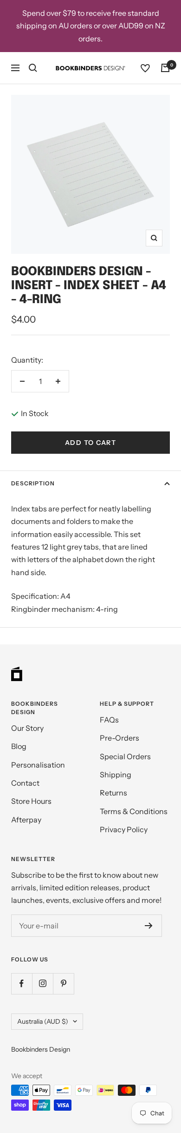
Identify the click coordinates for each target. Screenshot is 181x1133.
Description (33, 483)
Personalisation (38, 764)
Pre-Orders (119, 737)
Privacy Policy (124, 829)
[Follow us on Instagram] (42, 983)
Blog (18, 746)
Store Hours (31, 801)
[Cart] (165, 68)
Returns (113, 792)
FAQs (109, 719)
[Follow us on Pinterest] (63, 983)
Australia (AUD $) (42, 1021)
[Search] (33, 68)
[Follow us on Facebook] (21, 983)
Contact (25, 783)
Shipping (115, 774)
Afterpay (26, 819)
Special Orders (125, 756)
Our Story (27, 728)
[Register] (149, 925)
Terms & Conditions (134, 811)
